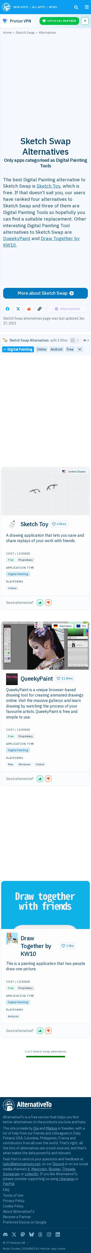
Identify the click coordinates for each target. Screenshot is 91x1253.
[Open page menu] (87, 7)
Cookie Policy (13, 1206)
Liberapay (66, 1178)
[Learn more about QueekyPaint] (12, 679)
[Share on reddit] (29, 308)
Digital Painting (18, 574)
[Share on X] (18, 308)
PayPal (8, 1183)
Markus (51, 1128)
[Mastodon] (22, 1234)
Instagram (11, 1174)
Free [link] (70, 349)
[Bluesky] (31, 1234)
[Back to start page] (6, 7)
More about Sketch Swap (42, 293)
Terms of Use (13, 1195)
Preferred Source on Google (25, 1222)
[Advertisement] (45, 82)
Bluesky (55, 1169)
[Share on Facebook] (7, 308)
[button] (59, 524)
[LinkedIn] (57, 1234)
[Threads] (40, 1234)
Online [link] (41, 349)
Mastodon (39, 1169)
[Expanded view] (72, 340)
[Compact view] (77, 340)
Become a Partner (17, 1216)
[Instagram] (49, 1234)
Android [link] (56, 349)
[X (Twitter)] (14, 1234)
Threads (68, 1169)
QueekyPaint (16, 238)
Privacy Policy (14, 1200)
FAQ (6, 1189)
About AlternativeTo (18, 1211)
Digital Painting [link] (20, 349)
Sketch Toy (48, 186)
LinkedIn (31, 1174)
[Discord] (5, 1234)
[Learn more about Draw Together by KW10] (12, 938)
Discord (58, 1164)
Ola (36, 1128)
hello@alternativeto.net (22, 1164)
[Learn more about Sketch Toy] (12, 525)
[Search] (76, 7)
